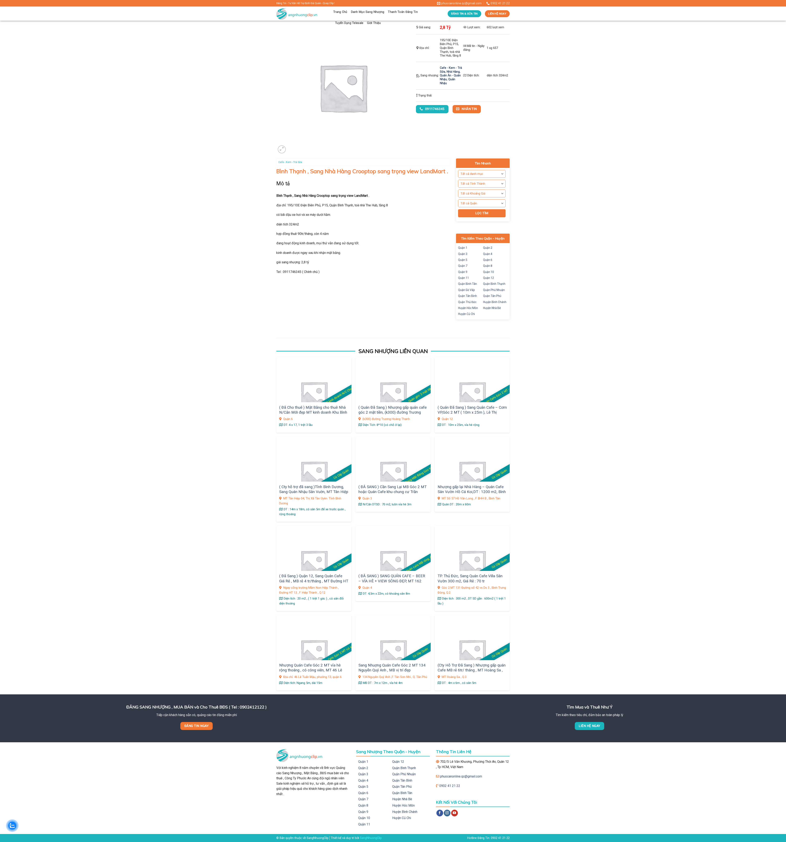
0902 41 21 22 (449, 786)
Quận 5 (462, 259)
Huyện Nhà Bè (492, 308)
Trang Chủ (340, 12)
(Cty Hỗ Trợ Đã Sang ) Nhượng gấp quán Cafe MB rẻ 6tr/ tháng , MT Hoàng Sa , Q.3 (472, 670)
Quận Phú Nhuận (494, 290)
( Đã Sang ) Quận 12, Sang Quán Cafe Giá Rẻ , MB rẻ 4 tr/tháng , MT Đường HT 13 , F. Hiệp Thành (313, 581)
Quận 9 (462, 272)
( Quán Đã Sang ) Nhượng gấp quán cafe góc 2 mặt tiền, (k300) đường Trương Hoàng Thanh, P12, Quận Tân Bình (392, 412)
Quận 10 (488, 272)
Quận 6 (487, 259)
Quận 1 (462, 247)
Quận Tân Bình (467, 296)
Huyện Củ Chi (466, 314)
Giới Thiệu (374, 23)
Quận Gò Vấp (466, 290)
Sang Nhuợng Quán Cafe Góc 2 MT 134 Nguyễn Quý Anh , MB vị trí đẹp (392, 667)
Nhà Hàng (453, 72)
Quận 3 (462, 254)
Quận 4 (487, 254)
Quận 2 (487, 247)
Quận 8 (487, 265)
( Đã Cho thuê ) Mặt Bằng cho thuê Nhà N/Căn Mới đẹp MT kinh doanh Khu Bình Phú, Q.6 (313, 412)
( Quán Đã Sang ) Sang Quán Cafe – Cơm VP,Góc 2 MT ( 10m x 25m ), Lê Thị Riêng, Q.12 (472, 412)
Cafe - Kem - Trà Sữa (290, 162)
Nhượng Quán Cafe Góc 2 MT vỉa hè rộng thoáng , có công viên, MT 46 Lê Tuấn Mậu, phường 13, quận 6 (310, 670)
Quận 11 (463, 278)
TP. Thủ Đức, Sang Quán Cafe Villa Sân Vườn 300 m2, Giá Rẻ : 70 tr (470, 578)
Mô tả (283, 184)
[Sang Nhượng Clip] (301, 14)
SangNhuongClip (371, 838)
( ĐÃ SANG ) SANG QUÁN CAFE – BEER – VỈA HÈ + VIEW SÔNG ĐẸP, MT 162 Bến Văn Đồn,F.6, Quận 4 (391, 581)
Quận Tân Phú (492, 296)
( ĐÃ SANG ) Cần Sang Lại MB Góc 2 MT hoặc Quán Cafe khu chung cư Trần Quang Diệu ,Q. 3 (392, 492)
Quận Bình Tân (467, 283)
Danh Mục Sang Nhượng (367, 12)
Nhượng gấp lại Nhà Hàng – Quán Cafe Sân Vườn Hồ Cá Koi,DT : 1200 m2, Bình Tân (472, 492)
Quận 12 (488, 278)
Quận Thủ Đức (467, 302)
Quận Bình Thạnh (494, 283)
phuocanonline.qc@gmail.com (461, 776)
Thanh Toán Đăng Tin (403, 12)
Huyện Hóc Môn (468, 308)
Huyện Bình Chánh (494, 302)
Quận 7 (462, 265)
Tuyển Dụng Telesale (349, 23)
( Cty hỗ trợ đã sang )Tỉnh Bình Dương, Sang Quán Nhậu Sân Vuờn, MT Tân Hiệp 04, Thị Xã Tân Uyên (313, 492)
